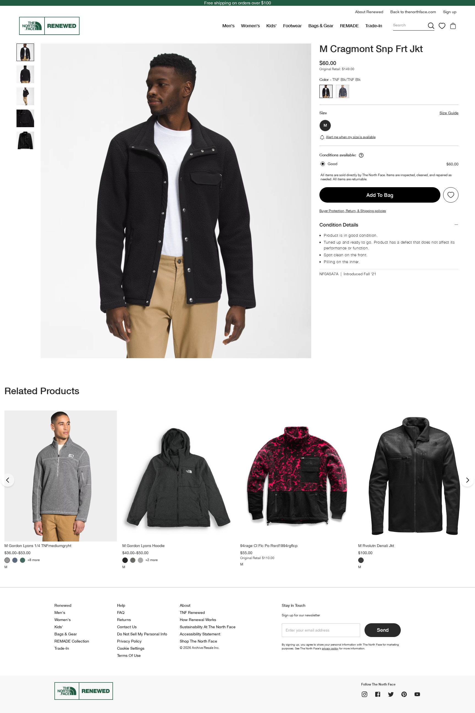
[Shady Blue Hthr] (15, 560)
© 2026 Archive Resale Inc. (199, 648)
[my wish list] (442, 26)
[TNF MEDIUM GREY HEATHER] (140, 560)
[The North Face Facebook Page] (377, 694)
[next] (467, 480)
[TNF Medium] (7, 560)
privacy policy (330, 648)
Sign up (449, 12)
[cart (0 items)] (453, 26)
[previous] (7, 480)
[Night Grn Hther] (22, 560)
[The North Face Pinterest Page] (404, 694)
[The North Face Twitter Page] (391, 694)
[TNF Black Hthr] (125, 560)
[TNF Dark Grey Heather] (361, 560)
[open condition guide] (361, 155)
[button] (369, 12)
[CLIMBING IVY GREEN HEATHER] (133, 560)
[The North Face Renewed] (118, 26)
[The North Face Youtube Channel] (417, 694)
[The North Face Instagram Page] (364, 694)
